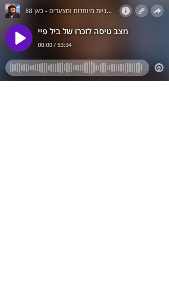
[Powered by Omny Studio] (159, 67)
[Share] (157, 11)
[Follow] (141, 11)
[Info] (125, 11)
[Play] (18, 37)
